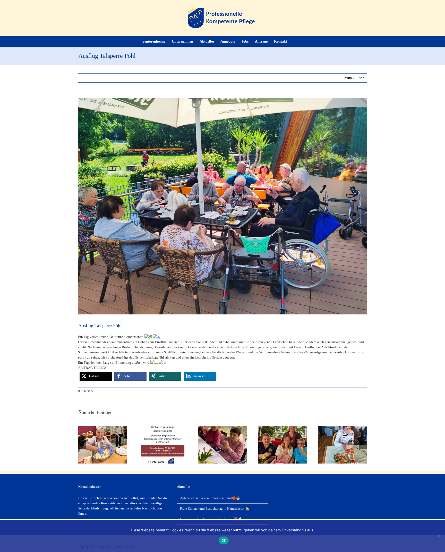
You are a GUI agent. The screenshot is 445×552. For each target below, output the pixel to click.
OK (223, 540)
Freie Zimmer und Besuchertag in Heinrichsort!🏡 (215, 508)
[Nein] (438, 536)
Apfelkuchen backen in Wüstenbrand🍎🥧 (210, 498)
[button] (295, 41)
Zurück (349, 78)
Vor (361, 78)
